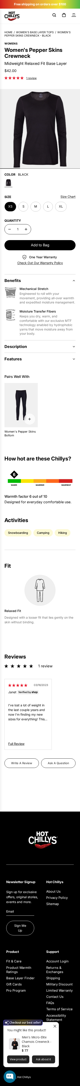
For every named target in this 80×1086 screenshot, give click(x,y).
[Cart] (64, 16)
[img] (17, 685)
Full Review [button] (16, 744)
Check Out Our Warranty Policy (40, 263)
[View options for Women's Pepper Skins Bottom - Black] (29, 419)
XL (61, 206)
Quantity (12, 220)
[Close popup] (54, 1026)
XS (10, 206)
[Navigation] (74, 16)
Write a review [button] (21, 763)
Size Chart (68, 196)
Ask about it (43, 1059)
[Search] (54, 16)
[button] (14, 78)
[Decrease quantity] (9, 229)
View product (18, 1059)
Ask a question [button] (58, 763)
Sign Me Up (20, 928)
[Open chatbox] (10, 1076)
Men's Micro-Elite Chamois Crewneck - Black (36, 1041)
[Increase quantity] (26, 229)
